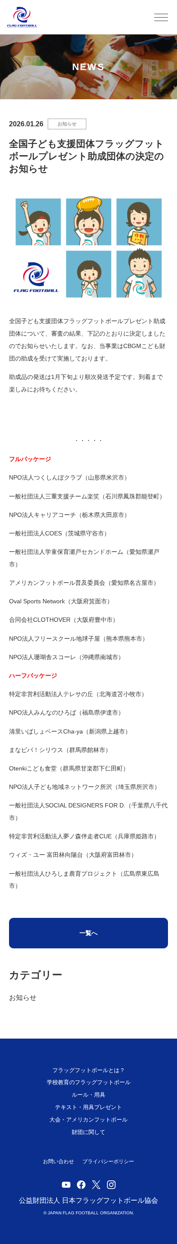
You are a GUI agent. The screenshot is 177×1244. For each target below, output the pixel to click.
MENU (161, 17)
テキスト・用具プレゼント (88, 1107)
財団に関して (88, 1132)
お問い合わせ (58, 1161)
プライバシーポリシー (108, 1161)
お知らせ (67, 123)
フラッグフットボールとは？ (88, 1070)
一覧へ (88, 932)
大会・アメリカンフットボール (88, 1119)
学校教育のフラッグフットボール (89, 1082)
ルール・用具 (88, 1094)
